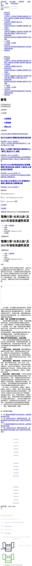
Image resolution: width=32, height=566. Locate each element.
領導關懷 (16, 18)
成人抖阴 (3, 548)
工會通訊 (18, 33)
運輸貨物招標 (8, 48)
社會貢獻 (25, 31)
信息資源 (7, 45)
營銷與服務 (7, 35)
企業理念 (7, 31)
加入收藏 (12, 1)
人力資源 (7, 41)
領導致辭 (19, 16)
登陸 (6, 3)
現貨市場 (7, 46)
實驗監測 (28, 18)
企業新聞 (7, 22)
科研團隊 (19, 26)
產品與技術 (7, 24)
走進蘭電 (7, 14)
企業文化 (7, 29)
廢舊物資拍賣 (20, 46)
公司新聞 (7, 20)
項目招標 (28, 46)
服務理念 (25, 37)
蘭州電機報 (11, 33)
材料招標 (13, 46)
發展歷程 (22, 18)
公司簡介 (7, 16)
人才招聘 (13, 43)
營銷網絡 (19, 37)
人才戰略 (7, 43)
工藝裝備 (10, 18)
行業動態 (13, 22)
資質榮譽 (25, 26)
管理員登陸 (14, 3)
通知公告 (19, 22)
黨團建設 (13, 31)
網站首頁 (7, 12)
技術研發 (7, 26)
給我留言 (21, 1)
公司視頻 (13, 16)
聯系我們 (7, 50)
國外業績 (13, 37)
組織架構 (25, 16)
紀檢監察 (19, 31)
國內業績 (7, 37)
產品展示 (13, 26)
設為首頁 (3, 1)
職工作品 (24, 33)
